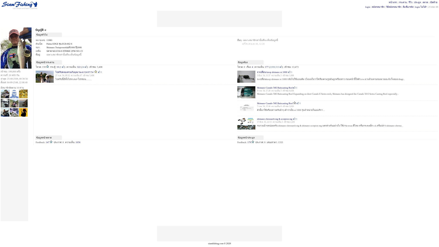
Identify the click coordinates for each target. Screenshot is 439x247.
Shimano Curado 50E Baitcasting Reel (275, 87)
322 (79, 67)
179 (249, 142)
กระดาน (403, 2)
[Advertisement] (219, 18)
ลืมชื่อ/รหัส (408, 7)
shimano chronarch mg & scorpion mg (275, 119)
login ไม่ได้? (421, 7)
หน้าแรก (393, 2)
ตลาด (425, 2)
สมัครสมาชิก (378, 7)
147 (47, 142)
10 (58, 67)
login (367, 7)
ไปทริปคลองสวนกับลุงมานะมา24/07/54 (74, 72)
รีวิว (410, 2)
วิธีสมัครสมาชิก (393, 7)
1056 (78, 142)
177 (267, 67)
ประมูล (417, 2)
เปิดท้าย (433, 2)
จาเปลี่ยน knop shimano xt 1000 (272, 72)
